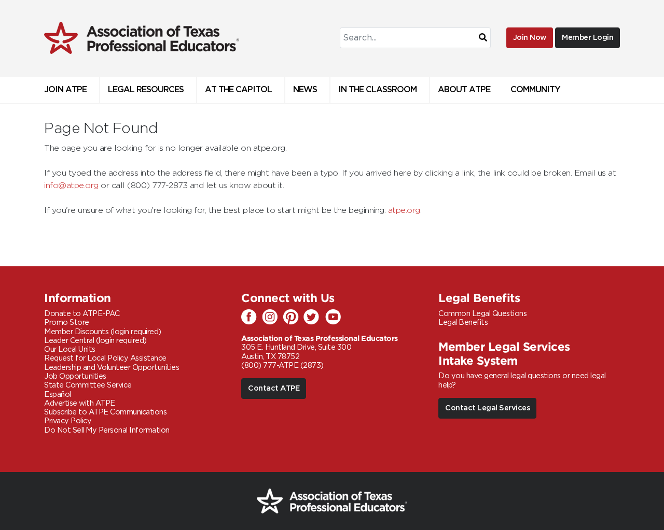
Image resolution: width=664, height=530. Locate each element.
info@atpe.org (71, 185)
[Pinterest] (293, 317)
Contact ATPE (273, 388)
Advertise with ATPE (79, 403)
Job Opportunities (75, 376)
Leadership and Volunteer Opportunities (111, 367)
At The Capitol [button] (238, 90)
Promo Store (66, 322)
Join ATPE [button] (65, 90)
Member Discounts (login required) (102, 332)
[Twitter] (313, 317)
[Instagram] (272, 317)
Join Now (529, 37)
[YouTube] (334, 317)
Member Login (587, 37)
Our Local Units (69, 349)
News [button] (305, 90)
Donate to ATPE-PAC (81, 314)
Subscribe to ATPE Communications (105, 412)
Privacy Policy (67, 421)
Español (57, 394)
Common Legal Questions (482, 314)
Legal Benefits (463, 322)
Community (535, 90)
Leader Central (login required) (95, 341)
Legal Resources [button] (146, 90)
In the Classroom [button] (377, 90)
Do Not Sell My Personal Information (107, 430)
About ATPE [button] (464, 90)
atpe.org (404, 210)
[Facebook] (251, 317)
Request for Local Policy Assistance (105, 358)
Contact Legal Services (487, 408)
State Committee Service (88, 385)
